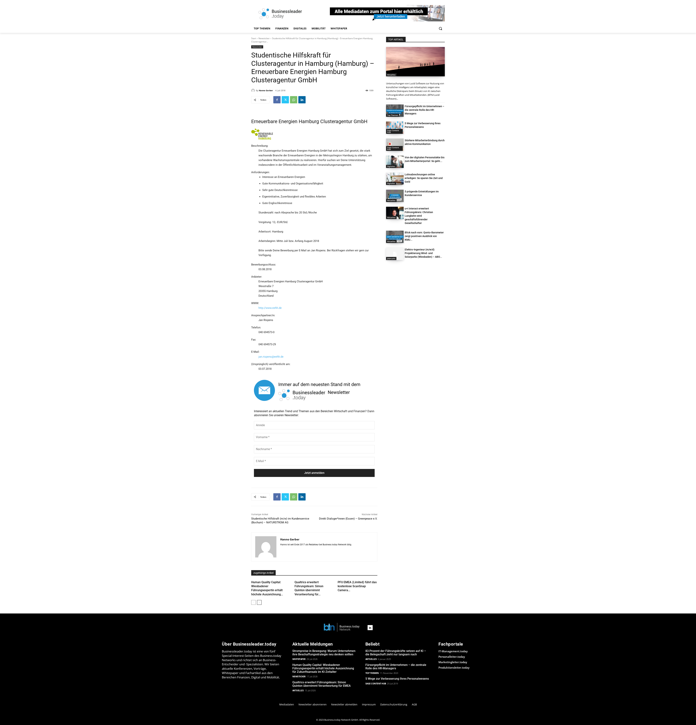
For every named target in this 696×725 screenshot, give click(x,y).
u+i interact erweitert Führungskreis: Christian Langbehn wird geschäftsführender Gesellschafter (419, 215)
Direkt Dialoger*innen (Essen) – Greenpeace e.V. (348, 518)
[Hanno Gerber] (253, 90)
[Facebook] (277, 99)
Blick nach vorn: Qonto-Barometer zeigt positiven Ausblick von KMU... (424, 236)
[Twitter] (285, 99)
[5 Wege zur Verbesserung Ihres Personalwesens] (395, 127)
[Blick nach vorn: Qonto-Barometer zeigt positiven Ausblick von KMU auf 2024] (395, 237)
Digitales (391, 166)
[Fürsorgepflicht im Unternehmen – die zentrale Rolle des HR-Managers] (395, 110)
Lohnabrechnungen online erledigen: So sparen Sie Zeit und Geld (424, 178)
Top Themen (392, 115)
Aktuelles (391, 74)
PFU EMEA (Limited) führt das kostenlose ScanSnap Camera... (357, 586)
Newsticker (264, 38)
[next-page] (259, 602)
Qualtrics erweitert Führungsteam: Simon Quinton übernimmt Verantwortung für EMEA (321, 684)
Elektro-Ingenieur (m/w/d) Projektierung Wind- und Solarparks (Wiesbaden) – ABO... (423, 253)
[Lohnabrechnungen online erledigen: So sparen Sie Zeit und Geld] (395, 179)
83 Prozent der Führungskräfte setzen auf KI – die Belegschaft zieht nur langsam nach (395, 652)
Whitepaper (299, 659)
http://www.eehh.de (270, 308)
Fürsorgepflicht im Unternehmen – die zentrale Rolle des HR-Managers (424, 110)
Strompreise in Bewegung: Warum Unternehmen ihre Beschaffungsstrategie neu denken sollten (323, 652)
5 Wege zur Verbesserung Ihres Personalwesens (397, 678)
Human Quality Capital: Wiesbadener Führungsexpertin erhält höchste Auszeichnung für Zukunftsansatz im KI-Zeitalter (323, 668)
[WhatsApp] (293, 99)
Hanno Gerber (266, 90)
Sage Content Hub (393, 131)
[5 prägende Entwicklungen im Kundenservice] (395, 196)
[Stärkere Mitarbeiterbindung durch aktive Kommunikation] (395, 145)
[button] (440, 28)
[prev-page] (253, 602)
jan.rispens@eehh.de (270, 356)
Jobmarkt (391, 258)
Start (253, 38)
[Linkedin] (302, 99)
